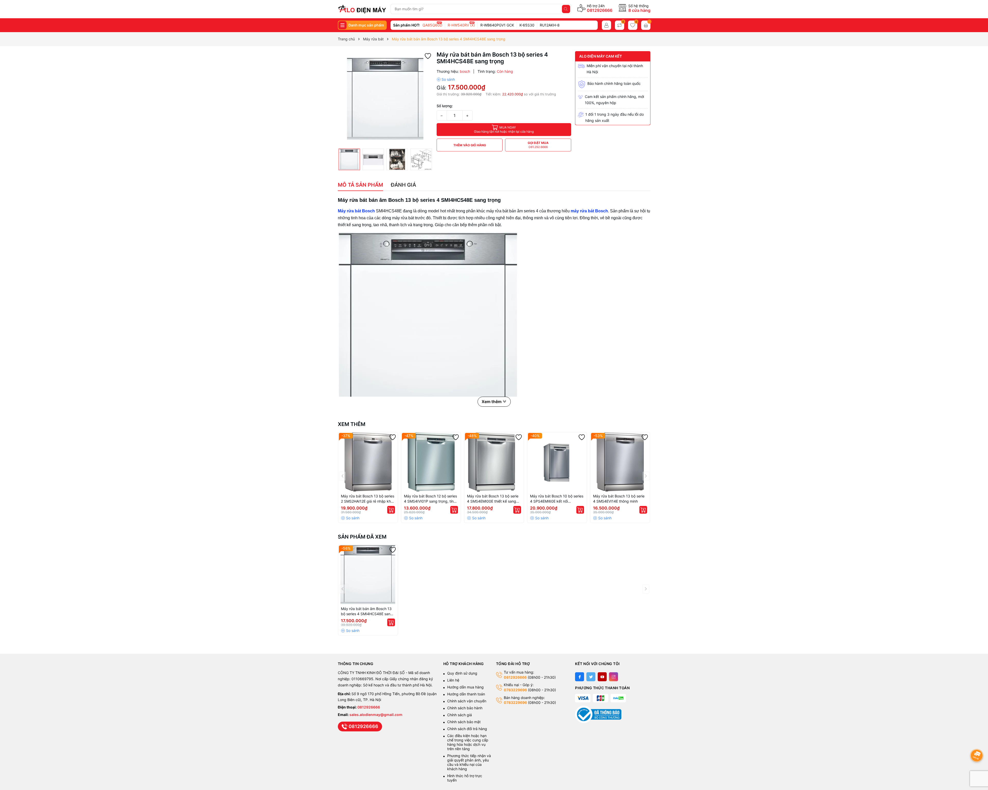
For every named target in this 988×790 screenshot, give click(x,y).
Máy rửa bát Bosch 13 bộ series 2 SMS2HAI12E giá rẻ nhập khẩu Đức (368, 499)
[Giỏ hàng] (645, 25)
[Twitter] (590, 676)
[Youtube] (602, 676)
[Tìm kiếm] (566, 9)
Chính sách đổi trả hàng (467, 729)
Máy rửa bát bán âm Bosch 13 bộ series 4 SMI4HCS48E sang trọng (367, 611)
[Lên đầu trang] (977, 741)
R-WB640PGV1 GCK (497, 25)
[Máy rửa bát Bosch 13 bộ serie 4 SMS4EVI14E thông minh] (620, 462)
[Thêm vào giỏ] (391, 510)
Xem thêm (351, 424)
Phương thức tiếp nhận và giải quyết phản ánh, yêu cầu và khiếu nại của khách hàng (469, 762)
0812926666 (599, 10)
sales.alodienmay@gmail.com (375, 714)
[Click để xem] (385, 98)
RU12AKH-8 (550, 25)
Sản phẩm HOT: (406, 25)
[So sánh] (446, 79)
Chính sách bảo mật (464, 722)
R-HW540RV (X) (461, 25)
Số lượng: (445, 106)
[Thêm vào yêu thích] (428, 55)
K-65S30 (526, 25)
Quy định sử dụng (462, 673)
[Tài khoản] (606, 25)
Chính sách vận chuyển (467, 701)
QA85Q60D (432, 25)
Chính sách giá (459, 715)
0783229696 (515, 690)
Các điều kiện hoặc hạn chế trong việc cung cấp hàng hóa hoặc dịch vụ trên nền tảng (467, 742)
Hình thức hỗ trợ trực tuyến (464, 778)
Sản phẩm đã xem (362, 537)
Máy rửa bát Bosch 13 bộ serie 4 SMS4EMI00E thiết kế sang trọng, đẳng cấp (492, 499)
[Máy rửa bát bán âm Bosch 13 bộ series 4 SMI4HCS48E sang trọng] (368, 574)
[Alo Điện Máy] (362, 9)
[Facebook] (579, 676)
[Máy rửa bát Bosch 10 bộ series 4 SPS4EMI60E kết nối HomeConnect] (557, 462)
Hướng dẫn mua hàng (465, 687)
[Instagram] (613, 676)
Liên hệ (453, 680)
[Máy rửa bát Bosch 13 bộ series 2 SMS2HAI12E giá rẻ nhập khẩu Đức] (368, 462)
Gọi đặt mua (538, 145)
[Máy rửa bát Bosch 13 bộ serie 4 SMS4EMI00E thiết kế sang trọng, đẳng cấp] (494, 462)
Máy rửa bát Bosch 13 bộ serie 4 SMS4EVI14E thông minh (619, 498)
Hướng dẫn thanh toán (466, 694)
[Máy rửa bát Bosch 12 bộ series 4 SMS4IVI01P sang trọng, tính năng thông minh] (431, 462)
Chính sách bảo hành (464, 708)
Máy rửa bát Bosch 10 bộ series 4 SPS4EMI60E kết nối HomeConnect (556, 499)
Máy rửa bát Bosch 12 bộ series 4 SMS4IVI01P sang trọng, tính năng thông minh (430, 499)
